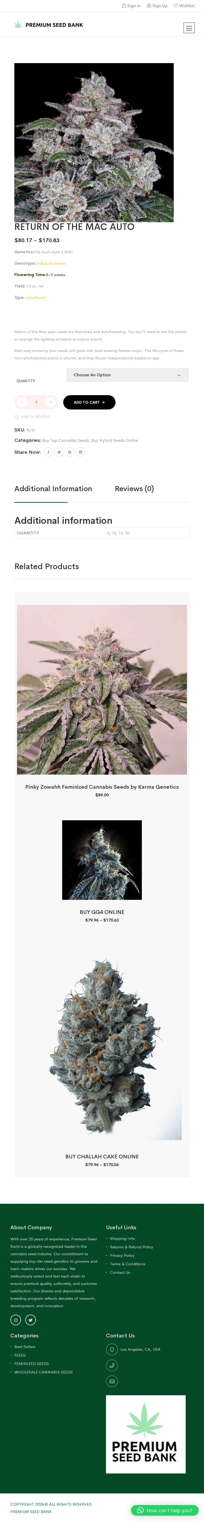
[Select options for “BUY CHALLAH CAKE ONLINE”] (102, 1138)
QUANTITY (25, 380)
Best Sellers (24, 1346)
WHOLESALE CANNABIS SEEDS (43, 1372)
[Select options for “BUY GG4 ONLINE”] (102, 894)
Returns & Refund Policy (131, 1246)
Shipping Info (122, 1238)
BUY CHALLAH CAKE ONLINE (102, 1156)
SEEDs (20, 1355)
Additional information (53, 488)
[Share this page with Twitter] (59, 452)
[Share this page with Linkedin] (80, 452)
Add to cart (87, 402)
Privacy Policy (122, 1255)
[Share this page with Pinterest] (69, 452)
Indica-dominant (51, 263)
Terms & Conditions (127, 1263)
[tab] (64, 488)
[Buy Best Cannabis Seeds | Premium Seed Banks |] (49, 24)
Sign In (134, 5)
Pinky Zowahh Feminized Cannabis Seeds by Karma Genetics (102, 787)
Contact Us (120, 1272)
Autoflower (35, 297)
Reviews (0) (134, 488)
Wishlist (187, 5)
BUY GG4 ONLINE (102, 912)
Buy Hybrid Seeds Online (114, 440)
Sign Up (159, 5)
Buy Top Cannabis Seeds (65, 440)
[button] (32, 416)
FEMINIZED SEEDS (31, 1363)
